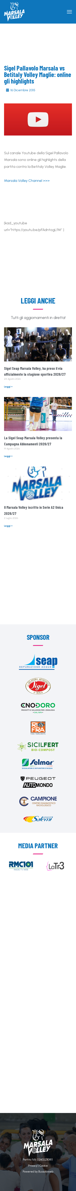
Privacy (32, 1165)
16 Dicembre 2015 (22, 90)
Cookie (43, 1165)
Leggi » (8, 386)
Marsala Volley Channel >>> (27, 180)
